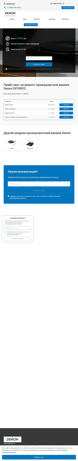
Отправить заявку (39, 64)
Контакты (65, 19)
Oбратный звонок (31, 24)
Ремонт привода (10, 109)
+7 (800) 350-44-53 (14, 8)
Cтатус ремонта (68, 7)
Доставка (52, 19)
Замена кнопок (9, 113)
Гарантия (36, 19)
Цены (25, 19)
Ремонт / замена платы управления (16, 117)
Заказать (66, 104)
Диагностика (9, 105)
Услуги (11, 19)
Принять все (39, 457)
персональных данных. (55, 69)
